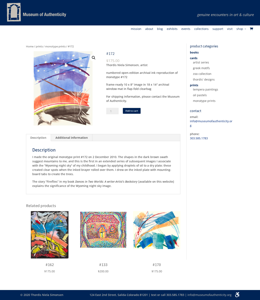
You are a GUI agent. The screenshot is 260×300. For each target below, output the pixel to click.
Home (30, 46)
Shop (239, 29)
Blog (160, 29)
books (194, 52)
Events (185, 29)
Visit (230, 29)
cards (193, 58)
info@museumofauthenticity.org (209, 295)
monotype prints (55, 46)
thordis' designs (204, 79)
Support (217, 29)
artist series (201, 62)
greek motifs (201, 68)
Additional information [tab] (71, 138)
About (149, 29)
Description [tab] (38, 138)
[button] (93, 57)
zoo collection (202, 74)
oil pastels (200, 95)
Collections (201, 29)
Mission (136, 29)
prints (39, 46)
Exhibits (172, 29)
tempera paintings (205, 89)
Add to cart (131, 110)
